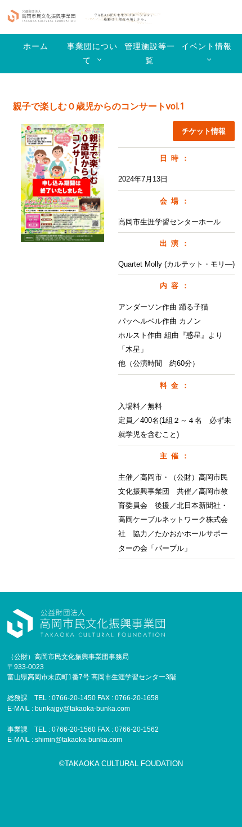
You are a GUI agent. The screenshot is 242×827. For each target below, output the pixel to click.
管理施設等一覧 (149, 53)
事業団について (92, 53)
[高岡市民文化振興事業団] (41, 17)
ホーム (35, 46)
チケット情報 (204, 131)
